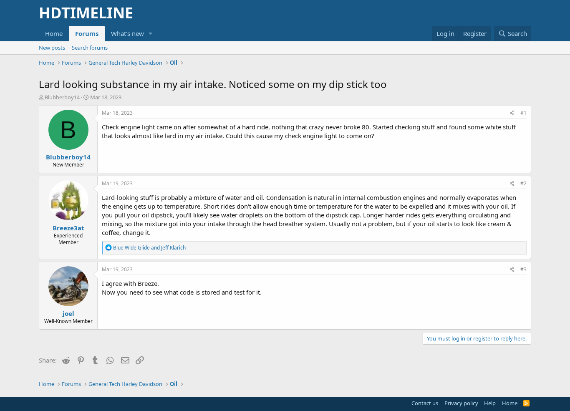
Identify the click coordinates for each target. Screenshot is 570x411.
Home (54, 33)
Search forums (90, 47)
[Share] (512, 113)
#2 (523, 183)
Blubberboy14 (62, 97)
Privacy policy (461, 403)
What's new (127, 33)
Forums (86, 33)
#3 (523, 269)
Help (490, 403)
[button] (150, 33)
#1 (523, 112)
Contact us (424, 403)
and (149, 247)
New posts (52, 47)
